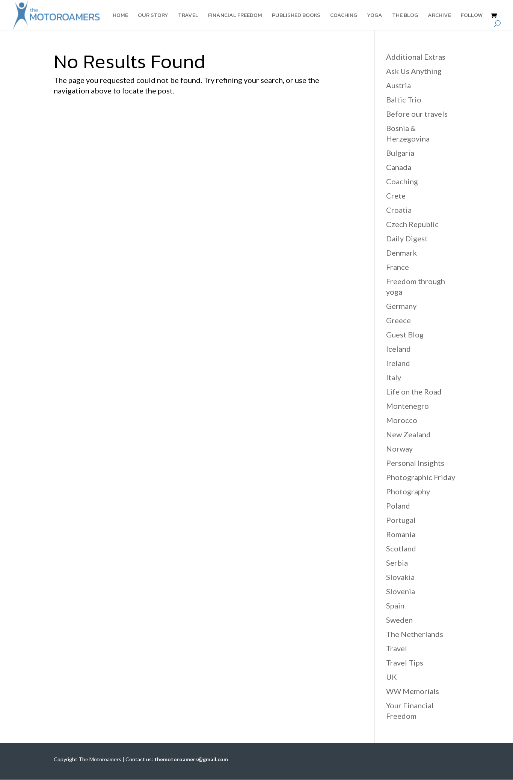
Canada (398, 167)
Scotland (401, 548)
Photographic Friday (420, 477)
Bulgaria (400, 152)
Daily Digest (407, 238)
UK (391, 676)
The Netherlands (414, 633)
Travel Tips (404, 662)
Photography (408, 491)
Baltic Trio (403, 99)
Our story (153, 15)
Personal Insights (415, 462)
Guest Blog (405, 334)
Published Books (296, 15)
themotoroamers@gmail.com (191, 759)
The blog (405, 15)
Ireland (398, 362)
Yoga (374, 15)
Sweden (399, 619)
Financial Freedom (235, 15)
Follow (472, 15)
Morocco (401, 420)
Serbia (397, 562)
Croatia (399, 209)
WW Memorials (412, 691)
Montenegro (407, 405)
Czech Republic (412, 224)
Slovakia (400, 576)
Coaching (343, 15)
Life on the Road (414, 391)
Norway (399, 448)
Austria (398, 85)
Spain (395, 605)
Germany (401, 305)
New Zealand (408, 434)
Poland (398, 505)
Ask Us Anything (414, 70)
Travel (188, 15)
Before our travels (417, 113)
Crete (396, 195)
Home (120, 15)
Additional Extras (415, 56)
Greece (398, 320)
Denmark (401, 252)
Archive (439, 15)
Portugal (401, 519)
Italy (393, 377)
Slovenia (400, 591)
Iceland (398, 348)
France (397, 266)
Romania (400, 534)
